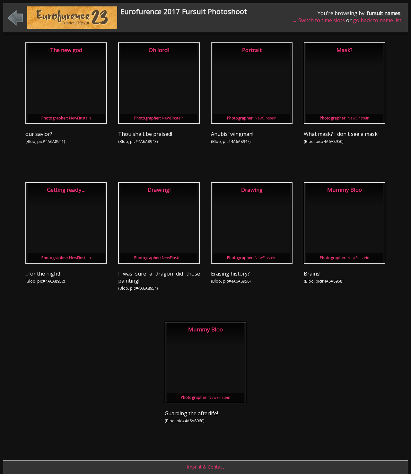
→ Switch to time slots (318, 20)
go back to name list (377, 20)
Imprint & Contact (205, 467)
